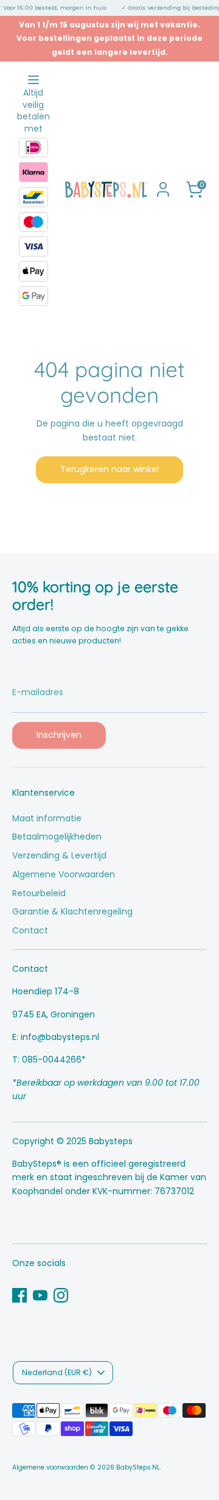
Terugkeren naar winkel (109, 469)
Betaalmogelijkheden (57, 836)
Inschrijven (59, 735)
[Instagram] (61, 1295)
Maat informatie (47, 818)
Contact (30, 930)
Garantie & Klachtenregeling (72, 911)
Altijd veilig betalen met (33, 111)
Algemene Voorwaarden (63, 874)
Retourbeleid (39, 893)
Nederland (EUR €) (57, 1372)
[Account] (163, 184)
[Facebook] (19, 1295)
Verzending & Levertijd (59, 855)
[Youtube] (40, 1295)
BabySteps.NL (138, 1467)
